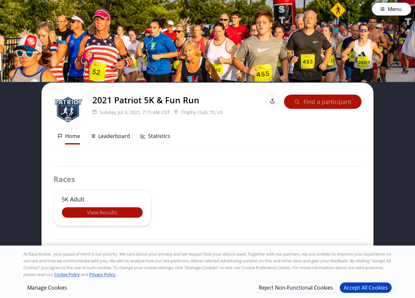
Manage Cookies (47, 287)
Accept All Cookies (366, 287)
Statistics (159, 136)
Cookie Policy (67, 274)
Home (72, 136)
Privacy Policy (102, 274)
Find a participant (327, 102)
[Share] (272, 101)
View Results (102, 212)
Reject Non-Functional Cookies (296, 287)
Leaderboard (114, 136)
